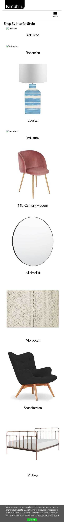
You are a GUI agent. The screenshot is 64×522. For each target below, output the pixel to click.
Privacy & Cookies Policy (48, 515)
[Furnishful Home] (15, 4)
